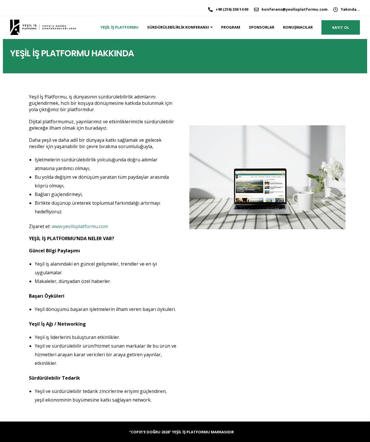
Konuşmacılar (298, 27)
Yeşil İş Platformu (119, 27)
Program (230, 27)
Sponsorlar (261, 27)
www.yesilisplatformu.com (80, 226)
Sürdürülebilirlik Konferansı (178, 27)
